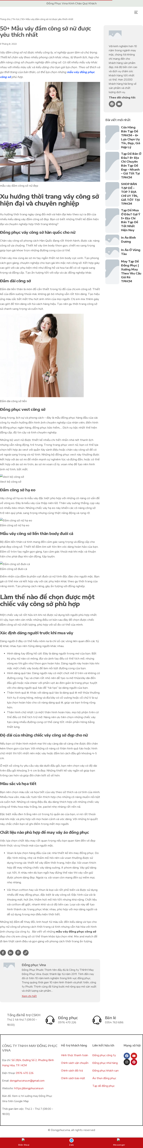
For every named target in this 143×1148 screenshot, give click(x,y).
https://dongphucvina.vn (29, 1088)
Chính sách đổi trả (72, 1070)
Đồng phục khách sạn (105, 1070)
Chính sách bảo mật (73, 1078)
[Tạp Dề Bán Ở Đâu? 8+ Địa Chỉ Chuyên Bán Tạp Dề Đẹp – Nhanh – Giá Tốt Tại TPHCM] (112, 166)
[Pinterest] (134, 1062)
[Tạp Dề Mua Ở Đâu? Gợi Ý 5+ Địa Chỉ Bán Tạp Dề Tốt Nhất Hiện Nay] (112, 220)
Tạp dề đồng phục (103, 1085)
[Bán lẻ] (97, 1020)
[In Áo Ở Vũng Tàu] (112, 252)
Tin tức (16, 19)
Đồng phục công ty (104, 1055)
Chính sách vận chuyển (74, 1062)
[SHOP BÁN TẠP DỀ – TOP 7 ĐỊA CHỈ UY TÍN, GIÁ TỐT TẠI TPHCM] (112, 194)
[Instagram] (127, 1062)
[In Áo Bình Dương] (112, 240)
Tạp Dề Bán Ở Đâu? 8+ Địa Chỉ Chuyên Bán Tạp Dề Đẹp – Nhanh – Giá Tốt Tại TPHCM (131, 165)
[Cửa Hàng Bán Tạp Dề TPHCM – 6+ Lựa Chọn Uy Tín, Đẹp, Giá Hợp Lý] (112, 137)
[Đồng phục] (50, 1020)
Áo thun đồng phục (104, 1078)
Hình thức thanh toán (74, 1055)
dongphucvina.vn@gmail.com (27, 1080)
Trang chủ (5, 19)
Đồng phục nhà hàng (105, 1062)
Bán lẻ (110, 1017)
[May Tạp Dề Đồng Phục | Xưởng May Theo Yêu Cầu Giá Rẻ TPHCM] (112, 271)
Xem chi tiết (29, 996)
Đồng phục (68, 1017)
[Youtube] (119, 104)
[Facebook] (112, 104)
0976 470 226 (24, 1072)
